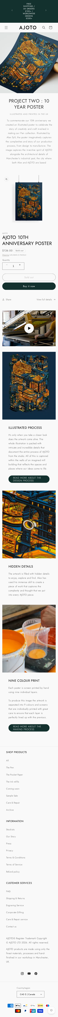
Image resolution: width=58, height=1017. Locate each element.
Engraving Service (15, 905)
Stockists (10, 829)
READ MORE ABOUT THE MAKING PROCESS (27, 728)
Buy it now (29, 286)
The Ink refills (12, 781)
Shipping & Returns (15, 898)
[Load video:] (29, 328)
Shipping (5, 255)
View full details (44, 299)
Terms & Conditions (15, 857)
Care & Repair (13, 802)
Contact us (11, 926)
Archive (10, 809)
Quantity (6, 260)
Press (8, 843)
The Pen (10, 767)
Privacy (9, 850)
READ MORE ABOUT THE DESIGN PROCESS (27, 479)
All (7, 760)
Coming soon (12, 788)
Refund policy (13, 871)
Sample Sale (12, 795)
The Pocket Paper (14, 774)
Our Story (11, 836)
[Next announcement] (46, 10)
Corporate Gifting (15, 912)
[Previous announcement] (12, 10)
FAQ (8, 891)
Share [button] (8, 299)
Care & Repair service (17, 919)
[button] (6, 27)
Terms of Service (14, 864)
